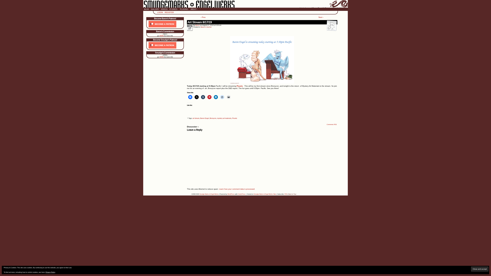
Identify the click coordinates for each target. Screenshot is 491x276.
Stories (173, 9)
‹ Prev (203, 17)
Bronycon (213, 118)
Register (169, 12)
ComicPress (241, 194)
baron (198, 25)
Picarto (234, 118)
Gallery (155, 9)
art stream (196, 118)
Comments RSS (332, 124)
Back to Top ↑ (292, 194)
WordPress (231, 194)
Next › (321, 17)
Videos (164, 9)
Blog (146, 9)
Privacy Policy (50, 272)
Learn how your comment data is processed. (237, 189)
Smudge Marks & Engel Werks (245, 4)
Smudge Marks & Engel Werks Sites (265, 194)
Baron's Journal (206, 27)
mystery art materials (224, 118)
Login (160, 12)
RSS (285, 194)
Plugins (184, 9)
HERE (161, 36)
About (194, 9)
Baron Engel (204, 118)
